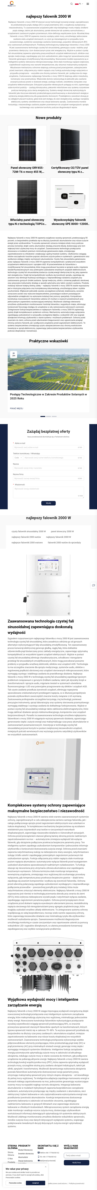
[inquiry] (93, 585)
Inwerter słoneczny (26, 1154)
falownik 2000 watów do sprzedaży (64, 542)
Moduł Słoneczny (25, 1150)
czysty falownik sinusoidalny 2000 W (29, 531)
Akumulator (23, 1157)
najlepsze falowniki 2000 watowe (27, 542)
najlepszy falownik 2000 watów (26, 537)
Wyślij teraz (76, 1163)
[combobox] (18, 458)
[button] (42, 416)
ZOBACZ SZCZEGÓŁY (27, 145)
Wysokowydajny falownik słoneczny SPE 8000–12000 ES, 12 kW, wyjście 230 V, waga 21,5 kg (70, 222)
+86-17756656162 (52, 1153)
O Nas (10, 1158)
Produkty (11, 1162)
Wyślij (48, 503)
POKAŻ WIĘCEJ (16, 408)
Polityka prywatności (76, 1183)
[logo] (12, 3)
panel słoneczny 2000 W (62, 531)
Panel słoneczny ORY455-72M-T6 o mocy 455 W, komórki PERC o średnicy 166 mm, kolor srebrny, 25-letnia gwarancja (27, 170)
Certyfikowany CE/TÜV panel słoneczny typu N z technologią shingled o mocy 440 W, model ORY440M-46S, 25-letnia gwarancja (70, 170)
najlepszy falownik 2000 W (58, 537)
